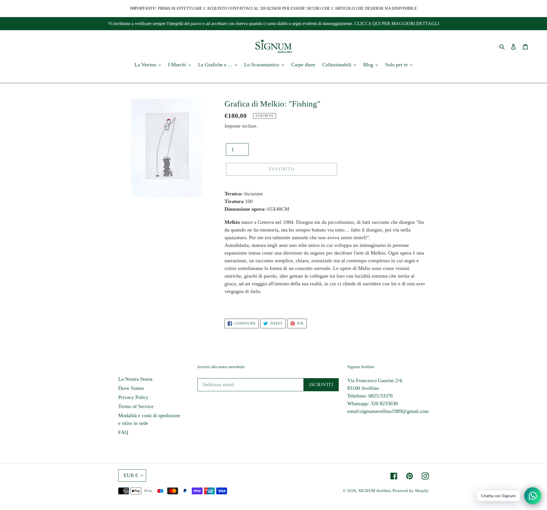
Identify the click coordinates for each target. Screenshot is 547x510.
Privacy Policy (133, 397)
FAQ (123, 432)
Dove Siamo (131, 388)
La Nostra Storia (135, 379)
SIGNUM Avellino (374, 490)
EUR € (131, 475)
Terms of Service (136, 406)
